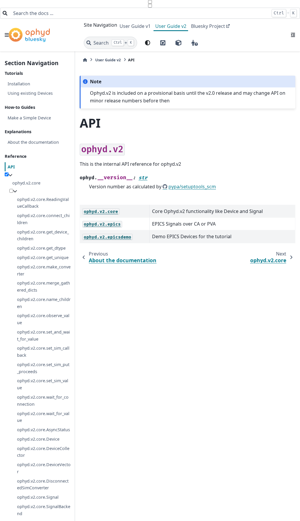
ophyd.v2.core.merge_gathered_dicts (43, 286)
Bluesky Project (208, 26)
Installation (19, 84)
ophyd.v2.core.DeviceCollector (43, 452)
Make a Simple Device (29, 118)
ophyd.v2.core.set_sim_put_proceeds (43, 368)
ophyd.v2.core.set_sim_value (42, 384)
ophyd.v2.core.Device (38, 439)
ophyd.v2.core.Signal (38, 497)
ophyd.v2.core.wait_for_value (43, 417)
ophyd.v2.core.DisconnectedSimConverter (43, 484)
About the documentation (33, 142)
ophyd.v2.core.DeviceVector (44, 468)
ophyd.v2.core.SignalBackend (43, 510)
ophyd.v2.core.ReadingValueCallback (43, 203)
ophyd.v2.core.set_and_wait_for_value (43, 335)
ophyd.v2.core (26, 183)
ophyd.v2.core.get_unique (43, 257)
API (11, 167)
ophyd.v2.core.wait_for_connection (43, 400)
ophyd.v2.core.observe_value (43, 319)
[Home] (85, 60)
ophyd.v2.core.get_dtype (41, 248)
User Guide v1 (135, 26)
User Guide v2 (170, 26)
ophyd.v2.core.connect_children (43, 219)
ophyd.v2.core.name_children (44, 303)
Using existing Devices (30, 93)
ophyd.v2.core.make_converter (44, 270)
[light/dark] (147, 42)
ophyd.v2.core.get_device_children (43, 235)
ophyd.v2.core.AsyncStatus (43, 429)
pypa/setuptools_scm (192, 186)
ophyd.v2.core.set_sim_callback (43, 351)
